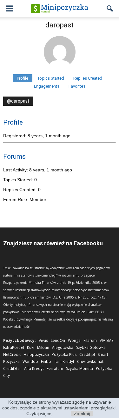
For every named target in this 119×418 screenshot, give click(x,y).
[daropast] (60, 71)
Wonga (74, 340)
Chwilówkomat (90, 361)
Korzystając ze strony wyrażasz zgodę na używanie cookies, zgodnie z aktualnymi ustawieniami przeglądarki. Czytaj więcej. (59, 408)
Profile (22, 78)
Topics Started (50, 78)
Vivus (43, 340)
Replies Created (87, 78)
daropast (59, 25)
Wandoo (30, 361)
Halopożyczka (36, 354)
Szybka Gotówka (91, 347)
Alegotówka (62, 347)
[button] (110, 8)
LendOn (58, 340)
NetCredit (12, 354)
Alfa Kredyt (34, 368)
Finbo (46, 361)
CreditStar (12, 368)
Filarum (90, 340)
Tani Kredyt (64, 361)
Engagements (46, 86)
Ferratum (55, 368)
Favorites (77, 86)
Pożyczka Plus (64, 354)
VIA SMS (106, 340)
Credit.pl (87, 354)
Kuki (30, 347)
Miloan (43, 347)
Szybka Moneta (79, 368)
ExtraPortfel (13, 347)
